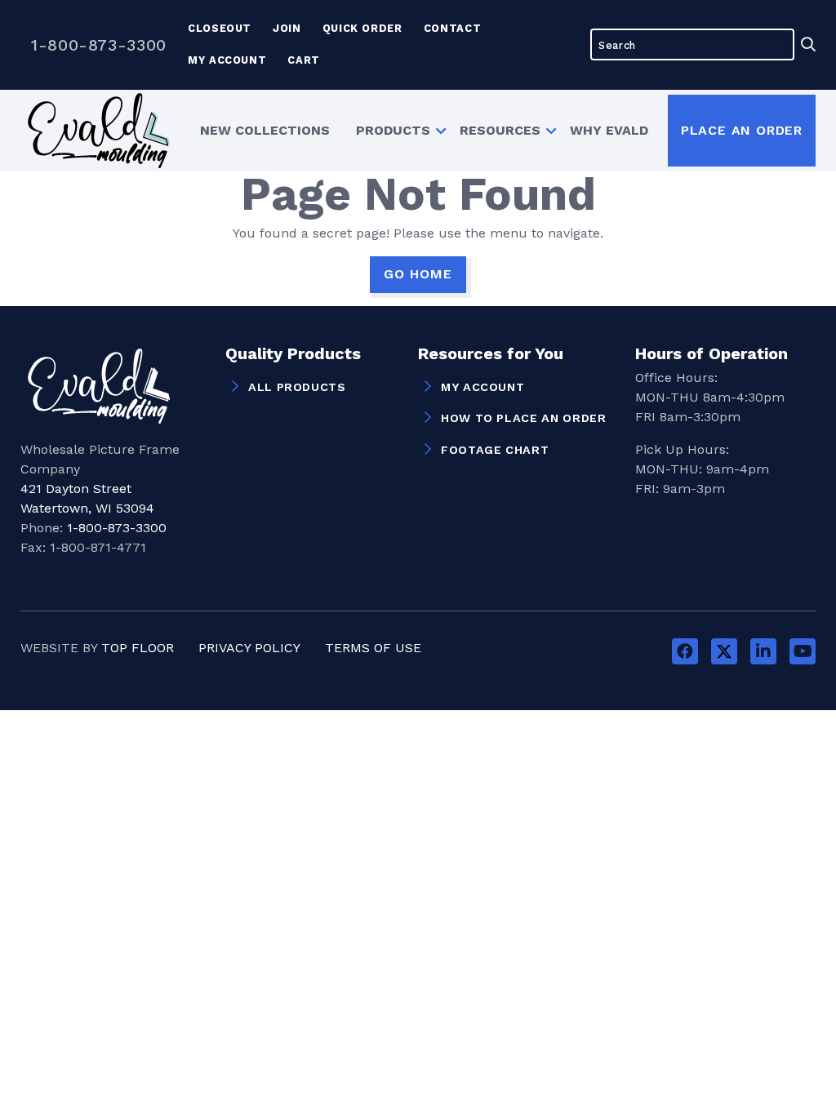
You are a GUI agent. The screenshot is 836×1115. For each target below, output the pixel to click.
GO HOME (418, 274)
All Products (297, 386)
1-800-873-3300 (99, 45)
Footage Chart (495, 449)
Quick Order (362, 28)
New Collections (265, 130)
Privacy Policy (249, 647)
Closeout (219, 28)
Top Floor (137, 647)
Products (393, 130)
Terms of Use (373, 647)
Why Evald (609, 130)
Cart (303, 60)
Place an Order (742, 130)
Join (287, 28)
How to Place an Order (523, 417)
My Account (227, 60)
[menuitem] (265, 129)
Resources (500, 130)
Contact (452, 28)
